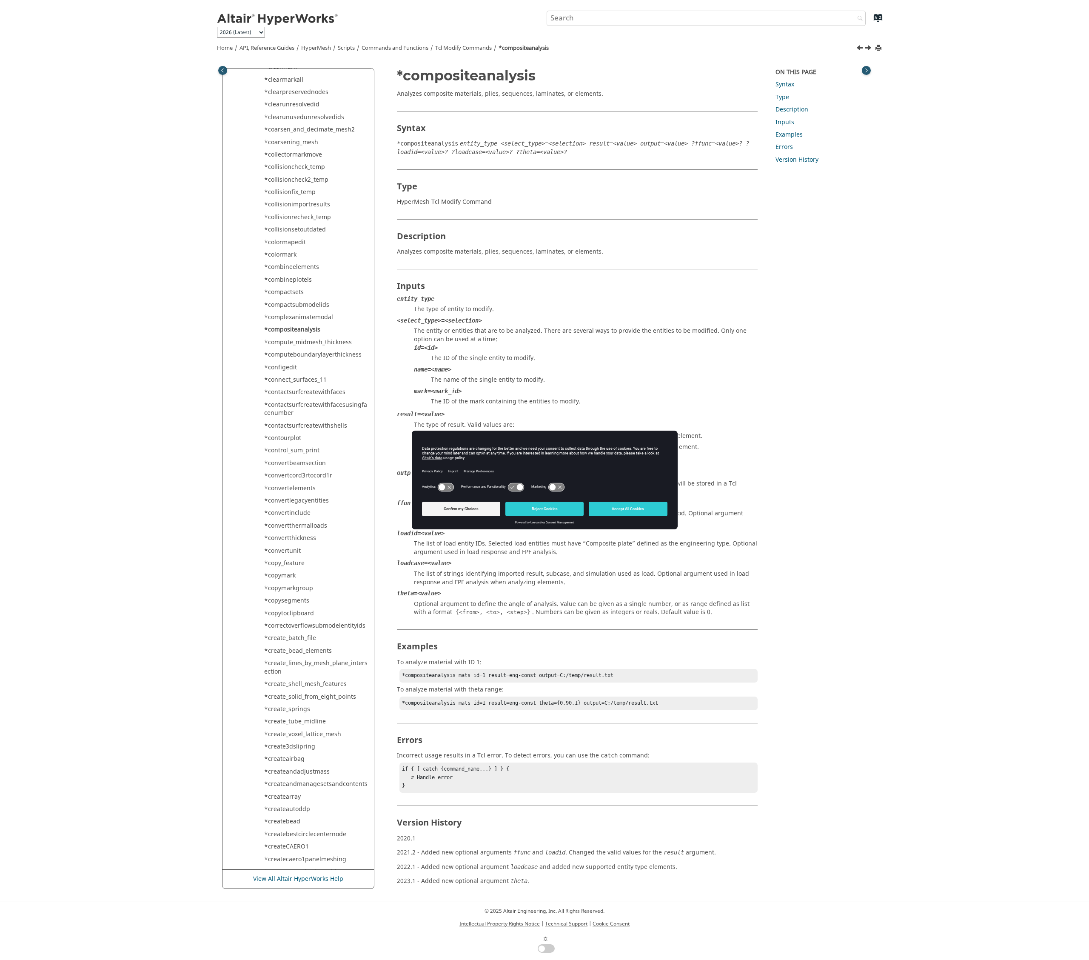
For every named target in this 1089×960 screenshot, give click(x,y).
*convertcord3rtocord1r (298, 475)
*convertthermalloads (295, 525)
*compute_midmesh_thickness (308, 342)
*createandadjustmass (297, 771)
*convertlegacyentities (296, 500)
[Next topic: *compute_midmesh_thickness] (869, 49)
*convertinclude (287, 513)
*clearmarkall (283, 79)
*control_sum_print (291, 450)
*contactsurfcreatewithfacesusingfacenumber (315, 409)
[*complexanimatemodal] (860, 49)
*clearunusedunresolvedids (304, 117)
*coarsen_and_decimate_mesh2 (309, 129)
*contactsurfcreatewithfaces (304, 392)
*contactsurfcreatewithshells (305, 425)
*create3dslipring (289, 746)
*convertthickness (290, 538)
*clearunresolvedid (291, 104)
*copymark (280, 575)
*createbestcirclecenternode (305, 834)
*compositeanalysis (524, 48)
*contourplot (282, 438)
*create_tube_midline (295, 721)
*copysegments (286, 600)
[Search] (858, 19)
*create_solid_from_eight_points (310, 696)
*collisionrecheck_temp (297, 217)
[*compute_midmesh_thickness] (869, 49)
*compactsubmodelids (296, 304)
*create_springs (287, 709)
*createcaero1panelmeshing (305, 859)
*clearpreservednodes (296, 92)
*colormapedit (285, 242)
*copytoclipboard (289, 613)
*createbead (282, 821)
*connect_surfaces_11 (295, 379)
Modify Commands (463, 48)
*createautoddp (287, 809)
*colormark (280, 254)
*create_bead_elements (298, 650)
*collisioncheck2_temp (296, 179)
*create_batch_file (290, 638)
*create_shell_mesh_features (305, 684)
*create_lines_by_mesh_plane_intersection (316, 667)
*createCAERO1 (286, 846)
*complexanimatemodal (298, 317)
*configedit (280, 367)
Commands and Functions (395, 48)
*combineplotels (288, 279)
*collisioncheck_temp (294, 167)
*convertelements (290, 488)
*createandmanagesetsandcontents (316, 784)
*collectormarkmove (293, 154)
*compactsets (284, 292)
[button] (260, 80)
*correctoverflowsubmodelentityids (314, 625)
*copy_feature (284, 563)
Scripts (346, 48)
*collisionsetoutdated (295, 229)
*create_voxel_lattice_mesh (302, 734)
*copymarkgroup (288, 588)
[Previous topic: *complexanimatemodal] (860, 49)
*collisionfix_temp (290, 192)
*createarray (282, 796)
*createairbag (284, 758)
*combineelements (291, 267)
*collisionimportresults (297, 204)
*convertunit (282, 550)
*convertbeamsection (295, 463)
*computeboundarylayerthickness (313, 354)
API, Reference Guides (266, 48)
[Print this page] (879, 48)
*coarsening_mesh (291, 142)
